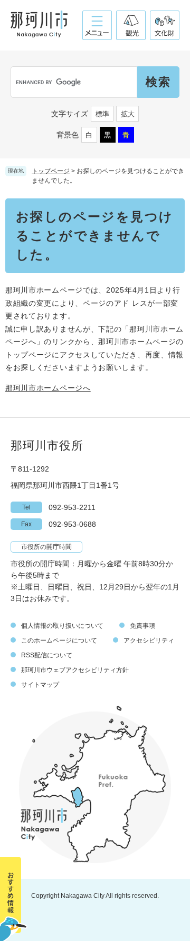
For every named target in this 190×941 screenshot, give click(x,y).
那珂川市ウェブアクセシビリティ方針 (75, 670)
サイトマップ (40, 684)
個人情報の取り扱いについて (62, 625)
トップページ (51, 171)
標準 (102, 114)
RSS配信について (46, 655)
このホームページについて (59, 640)
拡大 (128, 114)
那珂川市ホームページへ (48, 388)
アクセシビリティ (149, 640)
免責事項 (142, 625)
